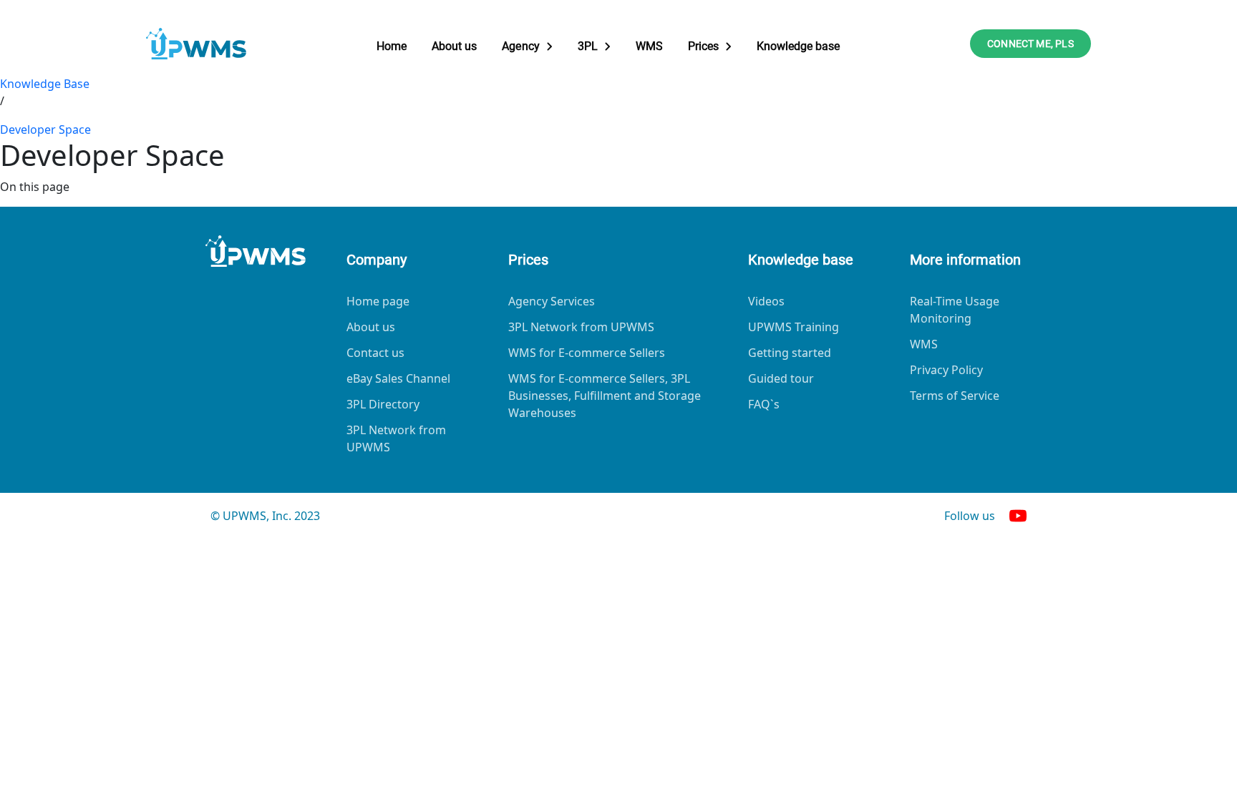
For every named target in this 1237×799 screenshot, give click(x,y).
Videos (766, 301)
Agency (520, 46)
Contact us (375, 353)
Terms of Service (954, 395)
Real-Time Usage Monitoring (954, 309)
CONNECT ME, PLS (1030, 43)
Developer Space (45, 129)
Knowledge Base (44, 84)
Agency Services (551, 301)
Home (392, 46)
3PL (588, 46)
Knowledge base (798, 46)
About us (454, 46)
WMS (649, 46)
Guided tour (781, 378)
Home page (377, 301)
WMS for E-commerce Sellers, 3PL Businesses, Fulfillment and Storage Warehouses (604, 396)
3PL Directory (382, 404)
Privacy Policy (946, 370)
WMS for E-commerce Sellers (586, 353)
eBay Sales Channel (398, 378)
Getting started (789, 353)
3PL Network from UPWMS (396, 438)
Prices (703, 46)
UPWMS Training (793, 327)
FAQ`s (764, 404)
